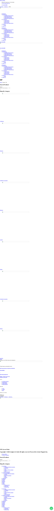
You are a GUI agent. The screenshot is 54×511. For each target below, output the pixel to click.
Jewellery (1, 358)
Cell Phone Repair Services (8, 15)
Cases (5, 491)
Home (1, 82)
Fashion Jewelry (7, 485)
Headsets (5, 474)
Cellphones (2, 121)
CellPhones (4, 478)
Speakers (5, 477)
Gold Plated (6, 508)
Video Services (6, 20)
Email (1, 394)
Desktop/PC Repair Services (9, 18)
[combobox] (5, 88)
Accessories (4, 466)
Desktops (1, 150)
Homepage (4, 13)
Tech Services (4, 14)
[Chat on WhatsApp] (51, 508)
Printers (1, 328)
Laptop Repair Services (8, 17)
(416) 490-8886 (2, 370)
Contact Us (4, 26)
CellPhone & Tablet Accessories (9, 467)
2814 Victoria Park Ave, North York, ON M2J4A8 (7, 368)
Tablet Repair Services (8, 16)
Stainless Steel (6, 509)
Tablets (1, 269)
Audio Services (6, 21)
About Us (3, 24)
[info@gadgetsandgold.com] (0, 372)
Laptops (1, 239)
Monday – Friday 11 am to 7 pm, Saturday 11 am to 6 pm (5, 377)
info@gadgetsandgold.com (4, 374)
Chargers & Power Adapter (8, 469)
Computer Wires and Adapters (9, 473)
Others (5, 470)
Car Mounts (6, 490)
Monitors (1, 210)
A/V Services (4, 19)
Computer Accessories (3, 299)
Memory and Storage (7, 475)
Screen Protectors (7, 471)
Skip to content (2, 0)
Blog (5, 25)
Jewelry (3, 484)
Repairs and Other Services (8, 23)
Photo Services (6, 22)
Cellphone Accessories (4, 180)
